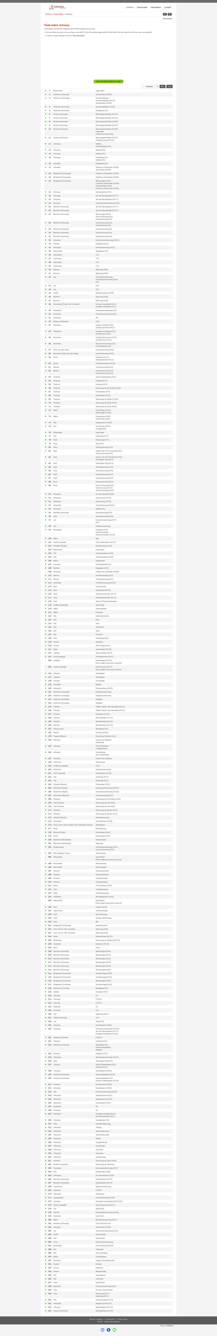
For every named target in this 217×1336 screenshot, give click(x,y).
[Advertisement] (108, 58)
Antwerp (68, 14)
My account (167, 18)
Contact (167, 7)
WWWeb (170, 1326)
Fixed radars (58, 14)
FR (170, 14)
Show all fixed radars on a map (109, 81)
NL (165, 14)
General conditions (96, 1319)
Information (156, 7)
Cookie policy (110, 1319)
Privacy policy (122, 1319)
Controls (130, 7)
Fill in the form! (78, 35)
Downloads (142, 7)
